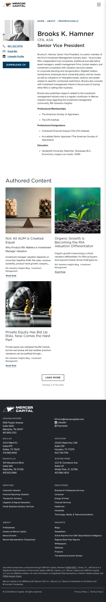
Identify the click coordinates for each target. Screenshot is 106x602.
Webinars (59, 547)
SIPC (74, 567)
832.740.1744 (61, 452)
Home (40, 21)
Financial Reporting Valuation (16, 494)
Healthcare (59, 506)
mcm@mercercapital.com (70, 419)
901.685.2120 (9, 432)
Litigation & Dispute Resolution (16, 502)
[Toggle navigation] (98, 4)
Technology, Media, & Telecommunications (74, 514)
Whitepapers (60, 543)
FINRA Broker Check (12, 576)
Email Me (12, 51)
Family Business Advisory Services (18, 506)
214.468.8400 (10, 452)
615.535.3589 (10, 472)
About (51, 21)
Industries (61, 485)
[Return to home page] (14, 4)
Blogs (57, 527)
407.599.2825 (62, 472)
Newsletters (60, 531)
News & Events (9, 535)
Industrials (59, 510)
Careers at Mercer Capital (14, 531)
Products (59, 551)
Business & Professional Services (69, 490)
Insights (60, 523)
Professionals (69, 21)
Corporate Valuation (12, 490)
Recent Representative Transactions (19, 539)
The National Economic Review (68, 555)
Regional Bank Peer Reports (67, 539)
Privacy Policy (81, 591)
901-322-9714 (15, 46)
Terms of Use (96, 591)
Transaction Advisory (12, 498)
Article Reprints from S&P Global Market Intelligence (78, 535)
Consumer (59, 494)
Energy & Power (62, 498)
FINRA (68, 567)
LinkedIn (61, 422)
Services (8, 485)
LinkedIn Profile (16, 56)
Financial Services (63, 502)
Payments (62, 425)
